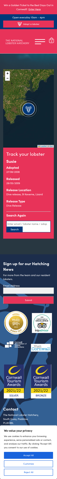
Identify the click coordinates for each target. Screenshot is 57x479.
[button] (28, 108)
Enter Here (34, 9)
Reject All (28, 472)
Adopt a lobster (31, 24)
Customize (28, 463)
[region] (28, 452)
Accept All (28, 455)
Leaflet (43, 146)
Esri (51, 146)
